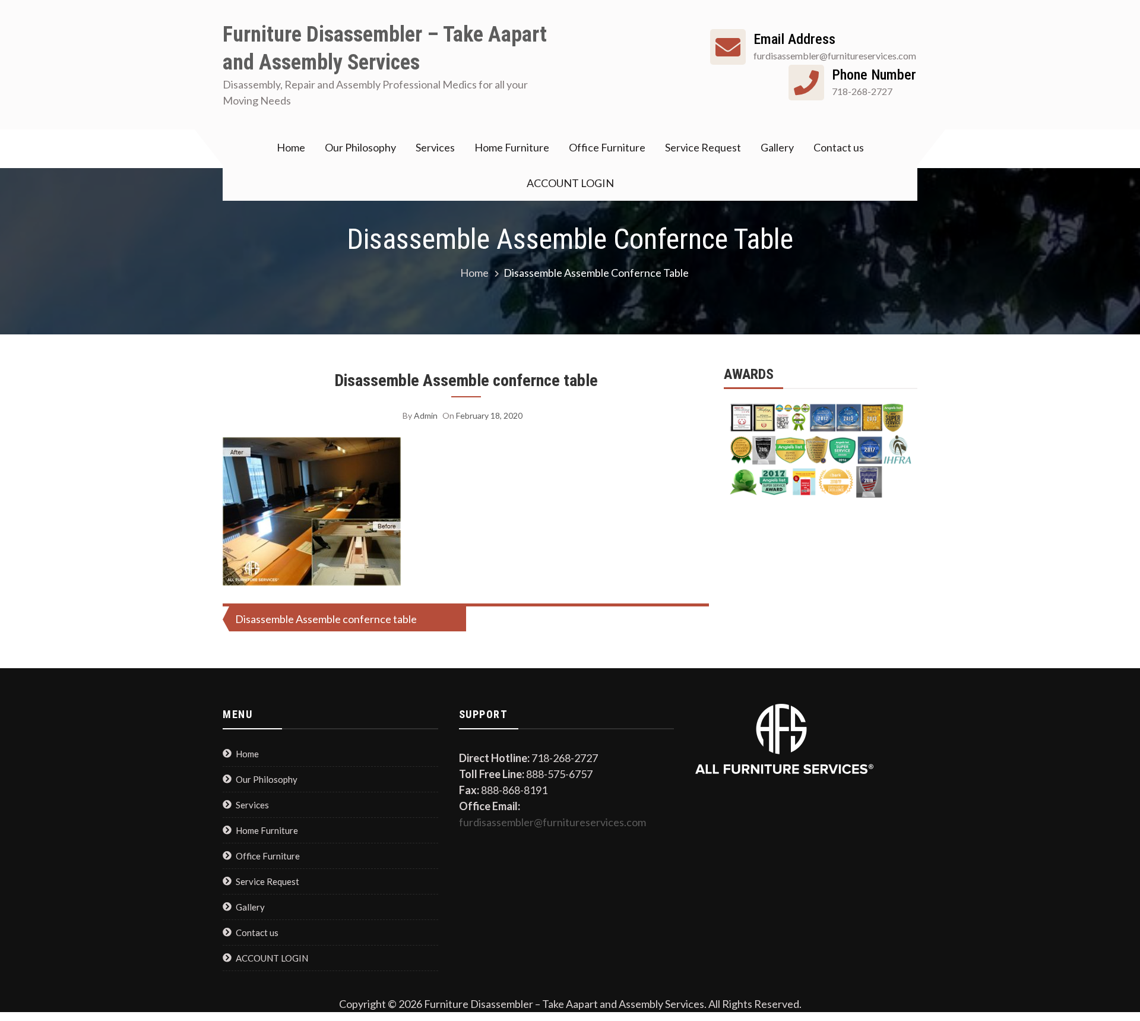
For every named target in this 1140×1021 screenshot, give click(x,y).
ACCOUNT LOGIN (570, 182)
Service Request (703, 147)
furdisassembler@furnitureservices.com (552, 822)
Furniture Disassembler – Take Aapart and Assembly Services (385, 48)
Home (291, 147)
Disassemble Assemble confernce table (466, 380)
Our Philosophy (360, 147)
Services (435, 147)
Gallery (777, 147)
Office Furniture (607, 147)
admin (426, 415)
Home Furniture (511, 147)
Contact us (838, 147)
